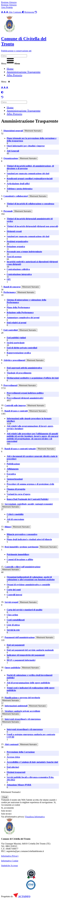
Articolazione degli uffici (18, 183)
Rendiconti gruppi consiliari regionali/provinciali (29, 178)
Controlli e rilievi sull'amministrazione (22, 567)
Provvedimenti (10, 385)
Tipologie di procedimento (19, 373)
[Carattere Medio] (5, 12)
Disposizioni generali (13, 130)
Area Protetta (7, 7)
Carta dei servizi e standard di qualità (24, 610)
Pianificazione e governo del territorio (22, 697)
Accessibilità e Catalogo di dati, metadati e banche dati (32, 762)
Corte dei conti (14, 589)
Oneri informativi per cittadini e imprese (26, 146)
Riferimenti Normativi (33, 131)
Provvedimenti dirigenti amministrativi (25, 398)
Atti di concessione (15, 519)
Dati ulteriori (13, 767)
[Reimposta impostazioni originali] (2, 97)
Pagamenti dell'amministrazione (20, 637)
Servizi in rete (13, 630)
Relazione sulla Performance (20, 312)
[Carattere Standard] (2, 12)
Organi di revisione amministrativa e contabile (28, 584)
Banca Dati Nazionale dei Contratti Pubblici (27, 499)
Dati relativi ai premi (16, 322)
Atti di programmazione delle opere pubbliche (28, 683)
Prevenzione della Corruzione (21, 752)
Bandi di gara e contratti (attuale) (20, 448)
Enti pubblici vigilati (16, 337)
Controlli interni (14, 594)
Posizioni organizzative (17, 241)
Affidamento (13, 469)
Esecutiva (11, 474)
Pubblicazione (13, 464)
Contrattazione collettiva (18, 269)
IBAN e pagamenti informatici (21, 660)
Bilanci (8, 527)
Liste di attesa (13, 625)
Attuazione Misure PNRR (19, 785)
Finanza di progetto (16, 489)
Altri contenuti (11, 744)
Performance (9, 292)
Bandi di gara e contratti (16, 411)
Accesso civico (13, 757)
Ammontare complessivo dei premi (23, 317)
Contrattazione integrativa (19, 274)
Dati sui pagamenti (15, 645)
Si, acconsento (7, 808)
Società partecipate (16, 342)
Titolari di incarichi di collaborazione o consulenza (30, 203)
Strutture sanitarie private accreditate (22, 711)
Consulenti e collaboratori (15, 196)
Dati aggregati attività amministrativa (24, 368)
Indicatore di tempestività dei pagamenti (26, 655)
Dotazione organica (16, 246)
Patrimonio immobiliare (18, 554)
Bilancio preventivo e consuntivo (22, 534)
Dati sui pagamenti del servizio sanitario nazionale (30, 650)
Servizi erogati (11, 602)
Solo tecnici (6, 814)
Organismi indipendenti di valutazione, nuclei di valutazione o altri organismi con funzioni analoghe (31, 578)
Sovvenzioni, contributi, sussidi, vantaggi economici (29, 504)
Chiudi (4, 797)
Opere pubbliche (12, 667)
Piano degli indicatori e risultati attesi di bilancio (29, 539)
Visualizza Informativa (35, 816)
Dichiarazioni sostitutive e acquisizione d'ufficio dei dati (33, 378)
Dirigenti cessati (14, 231)
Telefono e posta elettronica (19, 188)
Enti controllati (10, 330)
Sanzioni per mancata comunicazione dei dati (28, 173)
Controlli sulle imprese (15, 405)
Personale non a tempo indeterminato (24, 251)
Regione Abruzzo (9, 2)
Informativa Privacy (10, 856)
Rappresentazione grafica (19, 353)
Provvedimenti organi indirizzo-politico (25, 393)
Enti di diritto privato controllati (22, 348)
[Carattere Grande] (7, 12)
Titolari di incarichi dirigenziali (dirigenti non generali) (32, 226)
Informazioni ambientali (16, 706)
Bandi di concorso (12, 287)
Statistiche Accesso (9, 865)
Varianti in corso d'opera (18, 494)
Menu (3, 63)
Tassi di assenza (14, 256)
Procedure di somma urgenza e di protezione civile (30, 484)
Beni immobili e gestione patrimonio (21, 547)
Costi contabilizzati (16, 620)
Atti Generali (13, 151)
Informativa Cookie (9, 861)
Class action (12, 615)
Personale (8, 211)
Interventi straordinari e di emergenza (23, 719)
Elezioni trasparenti (16, 772)
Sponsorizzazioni (15, 479)
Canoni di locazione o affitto (20, 559)
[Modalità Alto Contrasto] (2, 92)
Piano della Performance (18, 307)
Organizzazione (10, 158)
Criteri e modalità (15, 514)
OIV (9, 279)
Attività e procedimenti (14, 360)
